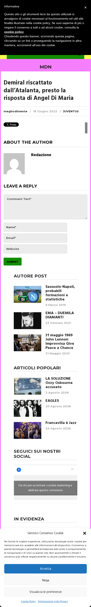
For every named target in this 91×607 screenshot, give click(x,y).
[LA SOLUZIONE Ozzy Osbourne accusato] (27, 386)
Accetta (45, 568)
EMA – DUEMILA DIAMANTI (60, 315)
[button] (85, 533)
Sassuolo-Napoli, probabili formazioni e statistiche (60, 293)
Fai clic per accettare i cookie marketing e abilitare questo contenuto (45, 488)
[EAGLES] (27, 408)
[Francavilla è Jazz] (27, 430)
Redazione (41, 155)
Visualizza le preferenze (45, 592)
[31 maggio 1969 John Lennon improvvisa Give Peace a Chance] (27, 342)
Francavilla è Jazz (61, 423)
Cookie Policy (28, 601)
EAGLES (52, 401)
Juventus (71, 111)
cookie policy (14, 31)
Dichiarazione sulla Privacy (53, 601)
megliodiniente (15, 111)
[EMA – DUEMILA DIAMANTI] (27, 320)
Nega (45, 580)
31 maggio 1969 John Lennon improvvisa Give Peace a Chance (60, 341)
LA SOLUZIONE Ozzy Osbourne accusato (59, 383)
